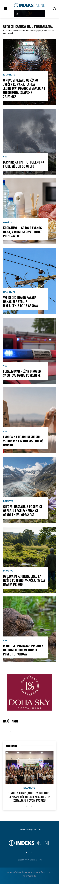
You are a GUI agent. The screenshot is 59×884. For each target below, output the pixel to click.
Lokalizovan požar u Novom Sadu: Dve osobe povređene (22, 373)
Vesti (6, 157)
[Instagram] (31, 853)
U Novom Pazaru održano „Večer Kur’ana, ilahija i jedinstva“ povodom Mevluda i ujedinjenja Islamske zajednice (24, 88)
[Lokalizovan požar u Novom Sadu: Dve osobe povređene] (29, 351)
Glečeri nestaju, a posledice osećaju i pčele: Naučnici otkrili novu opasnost (22, 510)
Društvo (8, 222)
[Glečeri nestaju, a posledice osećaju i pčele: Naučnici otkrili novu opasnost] (29, 490)
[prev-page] (5, 732)
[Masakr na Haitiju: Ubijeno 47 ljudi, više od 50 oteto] (29, 142)
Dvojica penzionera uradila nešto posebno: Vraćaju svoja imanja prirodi (24, 580)
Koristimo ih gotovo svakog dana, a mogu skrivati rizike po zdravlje (22, 231)
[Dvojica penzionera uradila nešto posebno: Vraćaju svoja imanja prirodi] (29, 560)
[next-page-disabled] (10, 732)
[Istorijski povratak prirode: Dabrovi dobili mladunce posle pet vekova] (29, 629)
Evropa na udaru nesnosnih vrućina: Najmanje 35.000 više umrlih (24, 440)
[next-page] (32, 806)
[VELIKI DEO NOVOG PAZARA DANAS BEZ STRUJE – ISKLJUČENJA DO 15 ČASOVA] (29, 281)
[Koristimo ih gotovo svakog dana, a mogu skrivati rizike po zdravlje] (29, 211)
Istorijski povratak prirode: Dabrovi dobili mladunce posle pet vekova (23, 650)
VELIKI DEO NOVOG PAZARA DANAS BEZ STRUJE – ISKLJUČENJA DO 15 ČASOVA (20, 301)
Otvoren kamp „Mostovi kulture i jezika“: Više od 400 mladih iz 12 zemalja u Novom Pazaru (29, 796)
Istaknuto (9, 75)
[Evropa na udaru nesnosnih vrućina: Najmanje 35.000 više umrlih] (29, 420)
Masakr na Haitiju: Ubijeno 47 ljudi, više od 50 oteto (23, 164)
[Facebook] (26, 853)
